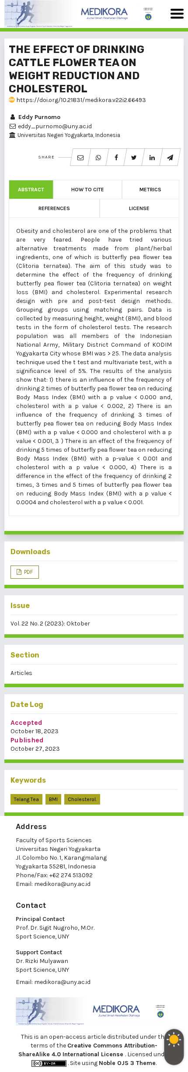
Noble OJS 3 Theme (127, 1063)
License (139, 208)
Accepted (26, 722)
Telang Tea (26, 799)
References (54, 208)
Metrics (150, 189)
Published (27, 740)
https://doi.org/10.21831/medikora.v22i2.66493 (80, 100)
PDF (28, 572)
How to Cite (87, 189)
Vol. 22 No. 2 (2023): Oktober (50, 623)
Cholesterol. (82, 799)
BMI (53, 799)
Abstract (31, 189)
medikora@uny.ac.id (62, 884)
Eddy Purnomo (38, 117)
